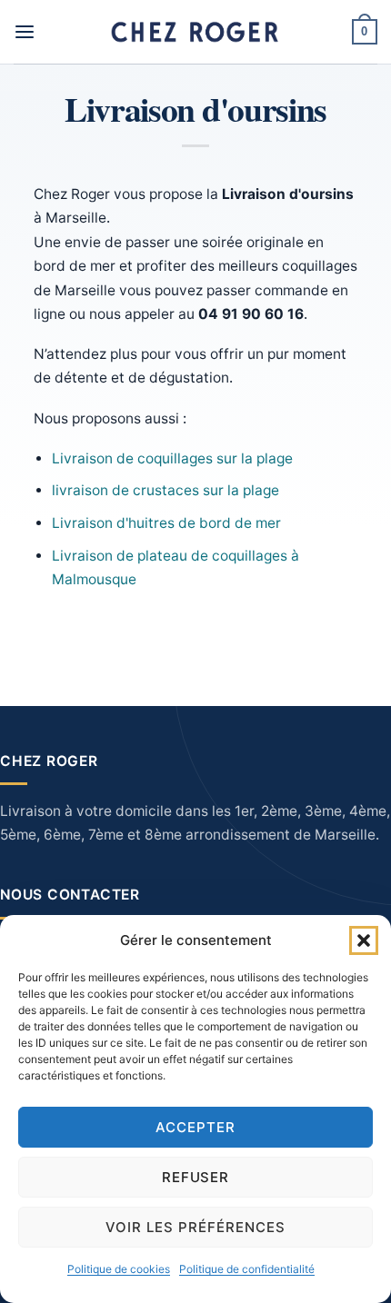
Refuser (196, 1177)
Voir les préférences (195, 1227)
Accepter (195, 1127)
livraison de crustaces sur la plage (165, 490)
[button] (364, 940)
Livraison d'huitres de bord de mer (166, 523)
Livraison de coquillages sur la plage (172, 458)
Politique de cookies (118, 1269)
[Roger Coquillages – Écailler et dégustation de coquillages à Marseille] (195, 32)
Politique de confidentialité (247, 1269)
